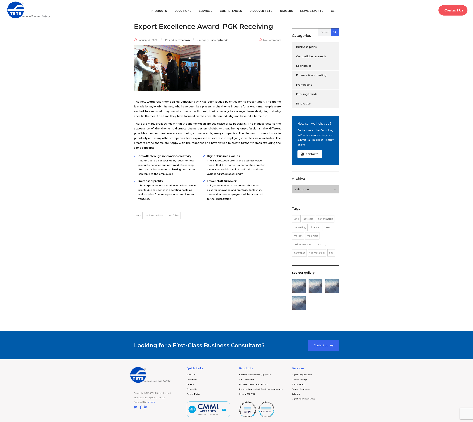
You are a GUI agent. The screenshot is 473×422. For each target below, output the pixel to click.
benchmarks (325, 218)
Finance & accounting (311, 75)
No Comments (272, 39)
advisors (308, 218)
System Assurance (301, 389)
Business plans (306, 47)
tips (331, 252)
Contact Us (192, 389)
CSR (333, 11)
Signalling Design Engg (303, 399)
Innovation (303, 103)
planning (321, 244)
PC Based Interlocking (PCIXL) (253, 384)
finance (314, 227)
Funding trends (306, 94)
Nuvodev (151, 402)
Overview (191, 375)
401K (138, 215)
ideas (327, 227)
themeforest (317, 252)
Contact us (321, 345)
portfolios (173, 215)
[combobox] (315, 189)
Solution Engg (298, 384)
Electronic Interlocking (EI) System (255, 375)
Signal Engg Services (302, 375)
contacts (312, 154)
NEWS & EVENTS (311, 11)
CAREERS (286, 11)
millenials (312, 235)
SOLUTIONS (182, 11)
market (298, 235)
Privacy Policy (193, 394)
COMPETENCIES (231, 11)
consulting (300, 227)
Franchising (304, 84)
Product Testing (299, 379)
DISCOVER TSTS (261, 11)
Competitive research (311, 56)
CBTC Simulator (246, 379)
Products (159, 11)
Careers (190, 384)
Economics (304, 65)
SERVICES (205, 11)
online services (154, 215)
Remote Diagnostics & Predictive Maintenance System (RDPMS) (261, 391)
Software (296, 394)
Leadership (192, 379)
